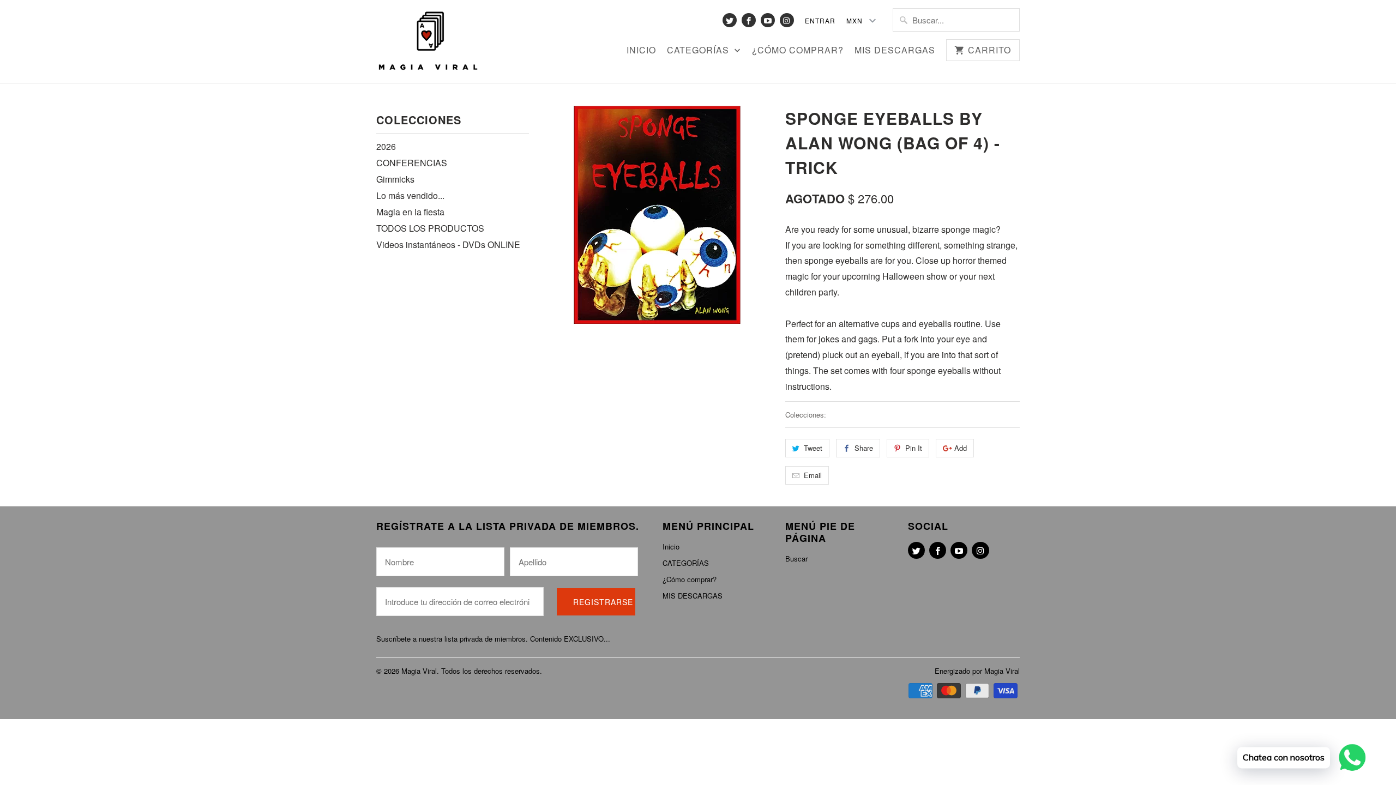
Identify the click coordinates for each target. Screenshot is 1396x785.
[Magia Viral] (428, 41)
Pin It (913, 448)
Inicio (641, 50)
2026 (386, 146)
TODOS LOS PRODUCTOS (430, 228)
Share (864, 448)
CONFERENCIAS (411, 162)
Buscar (796, 558)
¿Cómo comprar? (798, 50)
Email (813, 475)
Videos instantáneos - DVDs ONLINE (448, 244)
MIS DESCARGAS (895, 50)
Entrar (820, 20)
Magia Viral (419, 671)
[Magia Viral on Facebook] (749, 20)
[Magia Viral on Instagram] (787, 20)
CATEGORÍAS (699, 50)
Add (960, 448)
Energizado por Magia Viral (977, 671)
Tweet (813, 448)
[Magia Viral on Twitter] (730, 20)
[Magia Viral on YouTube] (768, 20)
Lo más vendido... (410, 195)
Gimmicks (395, 179)
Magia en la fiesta (410, 212)
